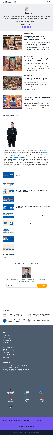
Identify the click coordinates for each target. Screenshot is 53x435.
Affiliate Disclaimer (7, 340)
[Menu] (49, 2)
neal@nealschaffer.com (8, 356)
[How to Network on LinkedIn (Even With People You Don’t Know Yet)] (8, 239)
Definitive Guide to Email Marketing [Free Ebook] (13, 370)
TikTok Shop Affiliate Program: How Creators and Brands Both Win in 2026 (31, 231)
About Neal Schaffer (28, 420)
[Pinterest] (24, 426)
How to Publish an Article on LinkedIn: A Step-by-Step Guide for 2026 (41, 315)
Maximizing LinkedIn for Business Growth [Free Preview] (15, 365)
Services (5, 420)
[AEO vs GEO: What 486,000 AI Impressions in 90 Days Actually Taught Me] (8, 199)
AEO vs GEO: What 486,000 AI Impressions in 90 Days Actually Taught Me (31, 198)
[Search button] (49, 257)
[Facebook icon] (23, 27)
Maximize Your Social (36, 154)
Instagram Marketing (28, 33)
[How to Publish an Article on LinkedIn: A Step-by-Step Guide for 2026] (29, 315)
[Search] (47, 1)
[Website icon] (28, 27)
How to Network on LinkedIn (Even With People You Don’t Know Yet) (30, 239)
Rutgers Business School (14, 157)
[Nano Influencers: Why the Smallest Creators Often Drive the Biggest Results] (8, 215)
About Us (5, 333)
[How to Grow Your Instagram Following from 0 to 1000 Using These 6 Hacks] (12, 63)
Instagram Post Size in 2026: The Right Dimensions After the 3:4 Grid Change (32, 223)
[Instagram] (26, 426)
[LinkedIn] (22, 426)
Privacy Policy (6, 337)
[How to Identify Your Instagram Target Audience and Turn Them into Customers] (12, 83)
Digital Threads (45, 152)
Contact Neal (38, 420)
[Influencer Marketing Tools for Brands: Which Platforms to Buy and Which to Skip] (8, 247)
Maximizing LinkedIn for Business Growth (12, 155)
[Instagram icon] (30, 27)
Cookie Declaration (7, 335)
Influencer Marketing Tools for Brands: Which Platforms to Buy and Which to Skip (32, 247)
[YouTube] (31, 426)
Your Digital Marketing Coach (18, 159)
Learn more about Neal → (24, 166)
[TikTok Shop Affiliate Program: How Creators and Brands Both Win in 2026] (8, 231)
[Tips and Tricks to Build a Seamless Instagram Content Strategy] (12, 102)
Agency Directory (18, 420)
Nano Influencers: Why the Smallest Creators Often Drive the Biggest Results (32, 215)
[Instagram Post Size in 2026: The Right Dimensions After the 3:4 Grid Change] (8, 223)
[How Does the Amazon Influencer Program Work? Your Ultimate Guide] (8, 183)
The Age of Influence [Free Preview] (11, 367)
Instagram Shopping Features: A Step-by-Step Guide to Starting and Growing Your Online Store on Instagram (36, 37)
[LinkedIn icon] (25, 27)
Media (10, 420)
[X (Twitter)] (19, 426)
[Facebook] (28, 426)
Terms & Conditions (7, 338)
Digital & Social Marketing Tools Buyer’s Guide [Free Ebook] (16, 369)
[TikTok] (33, 426)
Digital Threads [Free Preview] (9, 364)
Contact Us (5, 342)
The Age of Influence (11, 154)
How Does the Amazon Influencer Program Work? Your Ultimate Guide (30, 182)
